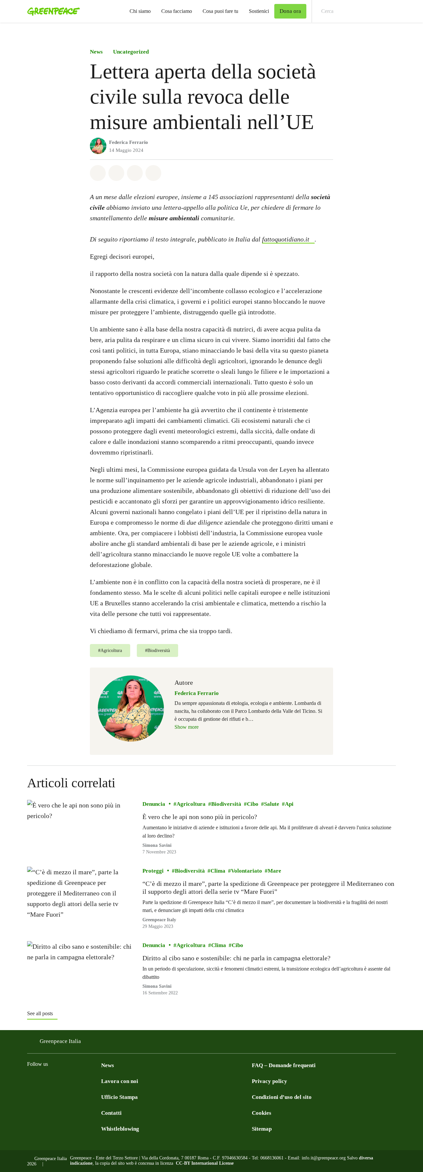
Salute (271, 804)
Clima (218, 870)
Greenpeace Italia (60, 1041)
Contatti (111, 1113)
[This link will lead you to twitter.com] (57, 1080)
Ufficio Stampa (119, 1097)
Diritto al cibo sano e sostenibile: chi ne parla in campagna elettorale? (236, 958)
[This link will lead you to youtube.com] (97, 1080)
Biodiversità (226, 804)
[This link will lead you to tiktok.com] (84, 1080)
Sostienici (259, 11)
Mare (274, 870)
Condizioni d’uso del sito (282, 1097)
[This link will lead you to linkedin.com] (71, 1080)
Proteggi (153, 870)
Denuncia (153, 804)
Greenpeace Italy (159, 919)
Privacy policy (269, 1081)
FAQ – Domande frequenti (284, 1065)
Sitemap (262, 1129)
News (96, 52)
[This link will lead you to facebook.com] (31, 1080)
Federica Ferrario (128, 142)
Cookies (261, 1113)
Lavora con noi (119, 1081)
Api (289, 804)
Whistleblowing (120, 1129)
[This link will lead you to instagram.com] (44, 1080)
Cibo (252, 804)
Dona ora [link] (290, 11)
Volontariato (246, 870)
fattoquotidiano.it (285, 239)
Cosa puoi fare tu (220, 11)
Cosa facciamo (176, 11)
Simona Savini (157, 845)
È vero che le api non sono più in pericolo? (199, 816)
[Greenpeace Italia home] (51, 11)
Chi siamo (140, 11)
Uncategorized (131, 52)
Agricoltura (191, 804)
